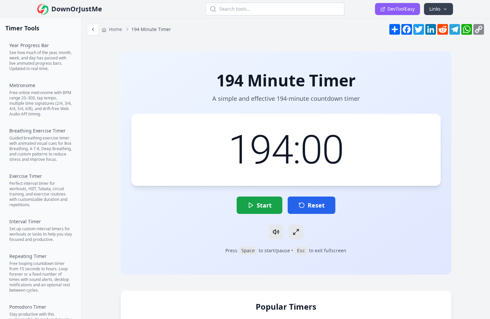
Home (115, 29)
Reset (316, 205)
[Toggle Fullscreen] (296, 232)
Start (264, 205)
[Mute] (276, 232)
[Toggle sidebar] (93, 29)
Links (435, 9)
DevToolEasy (401, 9)
